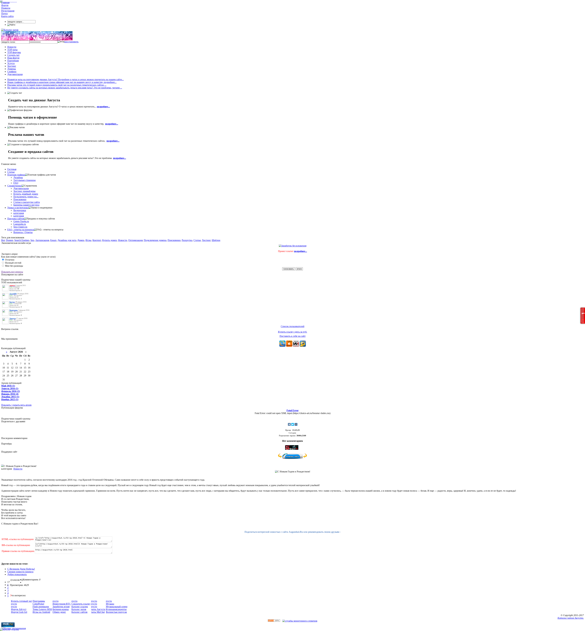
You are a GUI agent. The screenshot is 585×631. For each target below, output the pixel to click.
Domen (9, 240)
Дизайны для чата (67, 240)
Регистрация (7, 10)
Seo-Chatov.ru (20, 227)
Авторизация (42, 240)
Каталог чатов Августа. (571, 618)
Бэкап (53, 240)
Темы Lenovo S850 (42, 609)
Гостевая (11, 169)
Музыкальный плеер (116, 606)
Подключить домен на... (25, 196)
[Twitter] (292, 424)
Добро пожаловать (17, 574)
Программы (39, 601)
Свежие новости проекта (20, 571)
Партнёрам (13, 60)
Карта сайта (7, 16)
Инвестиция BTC (62, 604)
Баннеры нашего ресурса (26, 205)
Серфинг (12, 71)
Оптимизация (135, 240)
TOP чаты (12, 49)
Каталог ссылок (79, 606)
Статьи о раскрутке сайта (26, 202)
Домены (11, 69)
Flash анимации (41, 606)
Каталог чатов (78, 609)
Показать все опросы (12, 271)
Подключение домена (155, 240)
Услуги (11, 63)
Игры (88, 240)
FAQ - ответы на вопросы (20, 229)
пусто (14, 604)
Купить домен (109, 240)
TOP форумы (14, 52)
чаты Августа (98, 609)
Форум (4, 5)
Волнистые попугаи (116, 612)
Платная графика (16, 174)
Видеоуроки (19, 210)
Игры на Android (41, 612)
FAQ (15, 183)
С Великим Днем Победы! (21, 569)
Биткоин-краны (61, 609)
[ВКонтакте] (289, 424)
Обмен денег (59, 612)
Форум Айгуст (18, 609)
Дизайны (18, 177)
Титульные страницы (24, 180)
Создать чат (13, 55)
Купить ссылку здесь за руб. (292, 332)
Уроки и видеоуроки (18, 207)
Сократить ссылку (80, 604)
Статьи (11, 172)
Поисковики (19, 199)
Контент (96, 240)
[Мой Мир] (296, 424)
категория (18, 213)
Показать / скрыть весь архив (16, 405)
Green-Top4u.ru (21, 221)
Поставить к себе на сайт (293, 336)
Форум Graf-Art (19, 612)
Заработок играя (61, 606)
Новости (11, 47)
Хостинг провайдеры (24, 191)
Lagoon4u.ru (19, 224)
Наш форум (13, 58)
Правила (5, 8)
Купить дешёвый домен (25, 194)
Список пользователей (292, 326)
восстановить (71, 41)
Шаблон (216, 240)
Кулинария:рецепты (116, 609)
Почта (4, 13)
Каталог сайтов (79, 612)
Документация (15, 74)
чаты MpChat (98, 612)
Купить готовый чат (21, 601)
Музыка (110, 604)
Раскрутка (187, 240)
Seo (32, 240)
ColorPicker (38, 604)
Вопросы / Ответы (23, 232)
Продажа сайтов (15, 218)
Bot (3, 240)
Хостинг (11, 66)
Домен (80, 240)
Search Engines (21, 240)
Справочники (14, 185)
